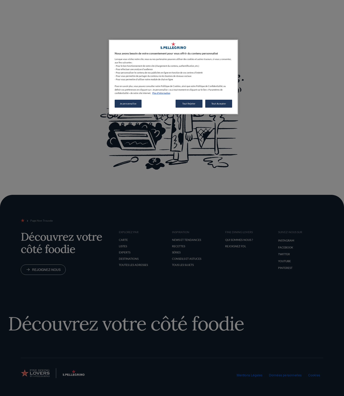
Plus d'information (161, 93)
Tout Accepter (218, 103)
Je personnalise (128, 103)
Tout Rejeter (188, 103)
